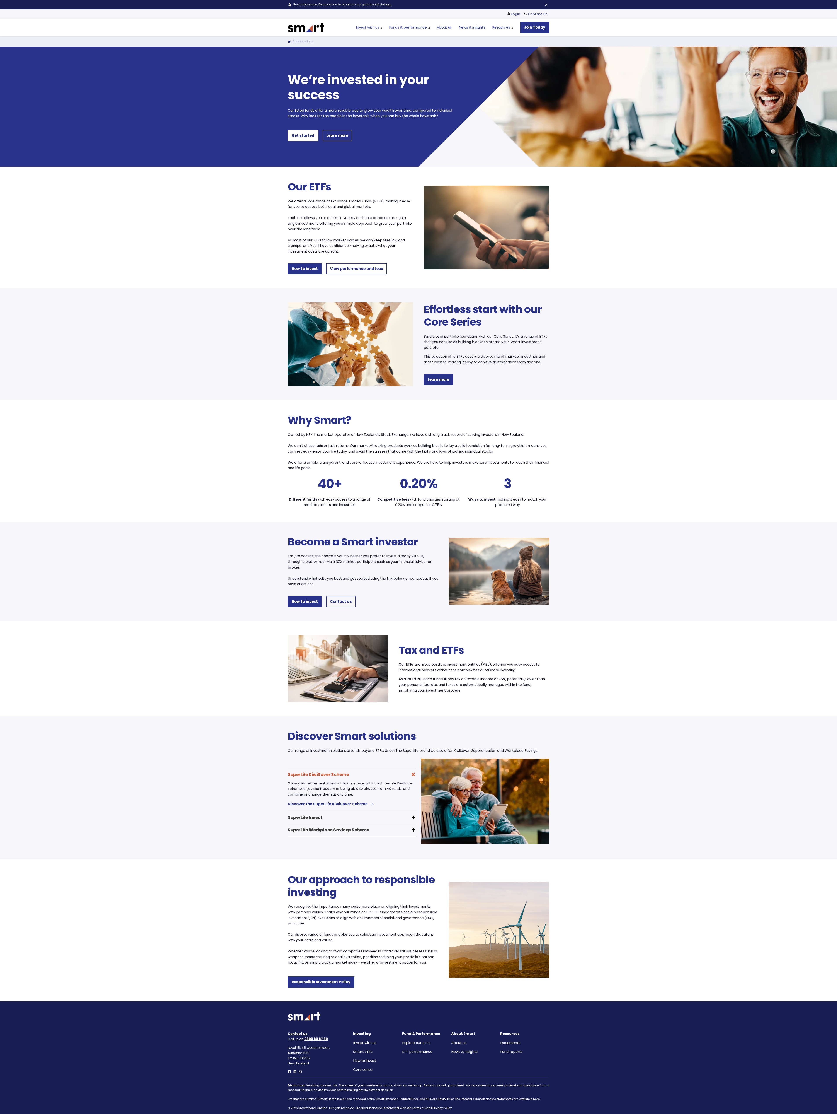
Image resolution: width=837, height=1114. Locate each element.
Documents (510, 1042)
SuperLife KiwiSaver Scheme (318, 774)
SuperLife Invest (305, 817)
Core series (363, 1069)
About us (458, 1042)
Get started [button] (303, 135)
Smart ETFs (363, 1051)
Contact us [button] (341, 601)
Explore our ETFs (416, 1042)
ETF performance (417, 1051)
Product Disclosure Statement (377, 1108)
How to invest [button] (305, 268)
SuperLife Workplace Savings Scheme (328, 829)
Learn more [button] (337, 135)
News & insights (464, 1051)
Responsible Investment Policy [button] (321, 981)
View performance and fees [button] (356, 268)
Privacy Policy (442, 1108)
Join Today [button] (534, 27)
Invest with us (364, 1042)
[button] (352, 772)
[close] (546, 5)
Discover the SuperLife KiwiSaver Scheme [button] (327, 803)
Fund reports (511, 1051)
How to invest (364, 1060)
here (387, 4)
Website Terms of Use (415, 1108)
